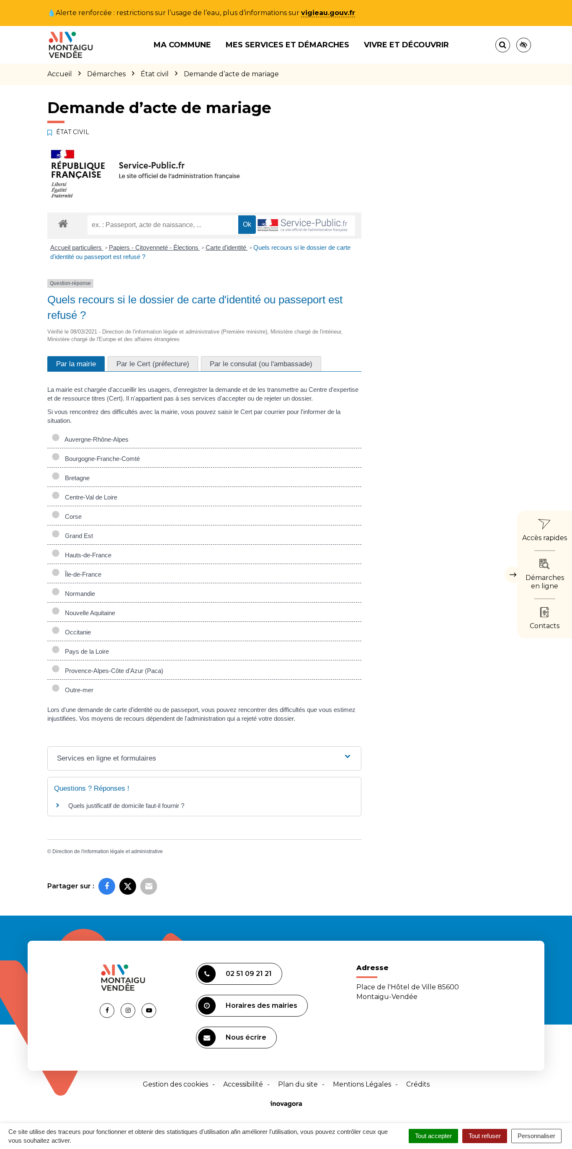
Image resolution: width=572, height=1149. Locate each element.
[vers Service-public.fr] (302, 225)
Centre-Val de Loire (89, 497)
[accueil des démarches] (63, 223)
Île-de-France (81, 574)
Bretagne (76, 477)
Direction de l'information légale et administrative (107, 851)
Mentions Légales (362, 1084)
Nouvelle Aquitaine (88, 612)
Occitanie (76, 632)
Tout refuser (485, 1135)
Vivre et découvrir (406, 44)
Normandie (78, 593)
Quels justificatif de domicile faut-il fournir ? (126, 805)
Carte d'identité (227, 247)
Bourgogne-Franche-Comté (101, 458)
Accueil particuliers (76, 247)
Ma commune (182, 44)
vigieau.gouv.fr (328, 13)
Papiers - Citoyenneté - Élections (154, 247)
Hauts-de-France (86, 555)
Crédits (418, 1084)
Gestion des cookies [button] (175, 1084)
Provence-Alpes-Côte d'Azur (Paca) (112, 670)
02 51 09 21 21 (249, 974)
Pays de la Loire (85, 651)
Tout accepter (433, 1135)
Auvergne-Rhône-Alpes (95, 439)
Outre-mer (77, 690)
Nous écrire (246, 1037)
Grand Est (77, 535)
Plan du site (298, 1084)
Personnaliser (536, 1135)
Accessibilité (243, 1084)
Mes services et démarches (287, 44)
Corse (72, 516)
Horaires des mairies (261, 1005)
